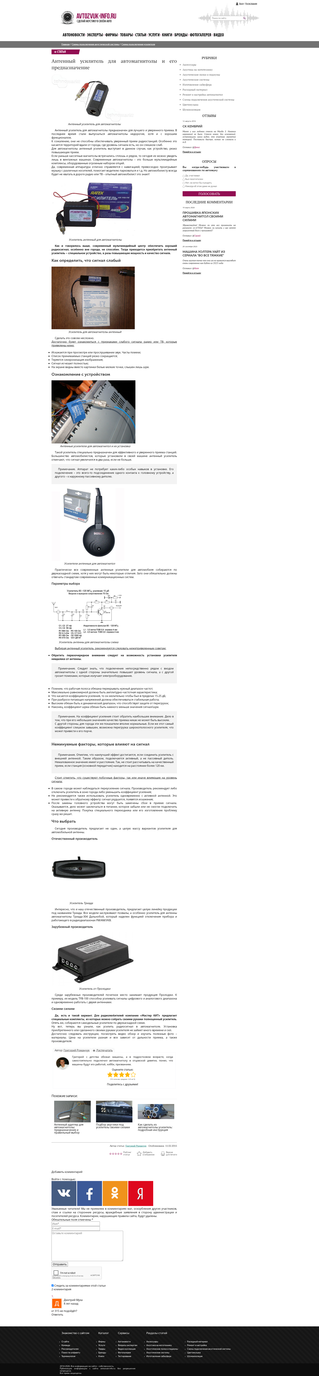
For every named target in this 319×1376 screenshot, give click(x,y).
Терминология (68, 1356)
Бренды (181, 35)
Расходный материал (197, 1342)
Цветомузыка (190, 104)
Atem (196, 268)
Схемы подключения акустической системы (95, 44)
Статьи (140, 35)
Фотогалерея (200, 35)
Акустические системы (157, 1353)
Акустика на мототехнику (198, 69)
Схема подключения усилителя (138, 44)
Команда (65, 1345)
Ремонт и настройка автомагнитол (203, 94)
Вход (241, 4)
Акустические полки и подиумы (201, 74)
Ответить (57, 1314)
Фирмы (111, 35)
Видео (218, 35)
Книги (167, 35)
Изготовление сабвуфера (197, 84)
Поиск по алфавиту (70, 1353)
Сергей (197, 236)
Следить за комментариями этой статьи (80, 1285)
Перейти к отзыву (192, 152)
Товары (126, 35)
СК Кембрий (192, 126)
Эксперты (95, 35)
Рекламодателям (70, 1349)
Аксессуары (189, 64)
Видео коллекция (126, 1349)
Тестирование (124, 1356)
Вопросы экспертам (127, 1345)
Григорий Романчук (77, 1050)
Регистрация (251, 4)
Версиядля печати (171, 1153)
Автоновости (74, 35)
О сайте (65, 1342)
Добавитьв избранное (149, 1153)
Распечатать (104, 1050)
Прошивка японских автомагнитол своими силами (203, 216)
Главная (65, 44)
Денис (197, 147)
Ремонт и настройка (197, 1345)
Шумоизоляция (191, 109)
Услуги (154, 35)
